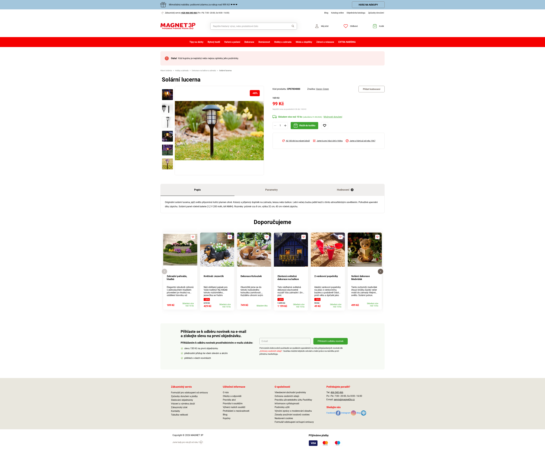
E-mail (265, 341)
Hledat (290, 26)
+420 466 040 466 (189, 13)
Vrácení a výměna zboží (183, 403)
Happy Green (322, 89)
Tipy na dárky (196, 42)
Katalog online (337, 13)
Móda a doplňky (304, 42)
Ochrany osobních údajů (271, 351)
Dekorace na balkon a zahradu (204, 70)
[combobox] (247, 26)
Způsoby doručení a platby (184, 396)
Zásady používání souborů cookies (292, 414)
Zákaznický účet (179, 407)
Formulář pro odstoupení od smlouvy (189, 392)
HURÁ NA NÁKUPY (368, 4)
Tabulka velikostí (179, 414)
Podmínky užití (282, 407)
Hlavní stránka (166, 70)
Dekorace (249, 42)
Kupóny (226, 418)
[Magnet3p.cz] (177, 26)
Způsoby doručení (376, 13)
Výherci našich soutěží (234, 407)
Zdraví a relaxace (325, 42)
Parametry (271, 189)
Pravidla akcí (229, 399)
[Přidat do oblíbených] (324, 125)
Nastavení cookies (284, 418)
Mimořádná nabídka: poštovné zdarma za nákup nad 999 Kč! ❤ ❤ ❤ (203, 4)
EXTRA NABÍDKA (347, 42)
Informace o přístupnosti (287, 403)
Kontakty (175, 411)
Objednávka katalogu (356, 13)
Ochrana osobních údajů (287, 396)
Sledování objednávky (182, 400)
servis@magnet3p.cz (344, 399)
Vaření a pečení (232, 42)
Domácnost (264, 42)
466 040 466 (337, 392)
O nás (226, 392)
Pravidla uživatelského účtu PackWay (293, 399)
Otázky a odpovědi (232, 396)
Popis (197, 189)
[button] (164, 271)
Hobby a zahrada (283, 42)
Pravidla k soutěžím (233, 403)
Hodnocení (345, 189)
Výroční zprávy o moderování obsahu (293, 411)
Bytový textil (214, 42)
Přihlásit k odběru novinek (330, 341)
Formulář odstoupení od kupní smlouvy (294, 422)
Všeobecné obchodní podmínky (290, 392)
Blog (326, 13)
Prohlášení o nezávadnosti (236, 411)
